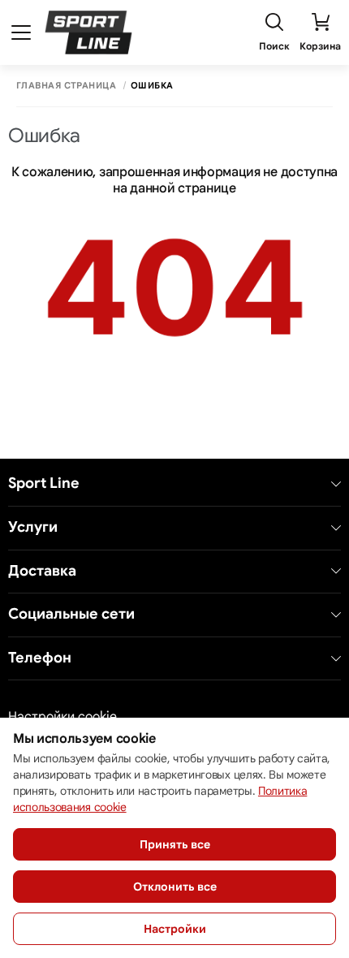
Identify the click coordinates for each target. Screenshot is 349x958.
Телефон (39, 658)
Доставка (42, 571)
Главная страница (66, 85)
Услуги (33, 527)
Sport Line (44, 483)
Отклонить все (175, 886)
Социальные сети (71, 614)
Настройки (175, 928)
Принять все (175, 844)
